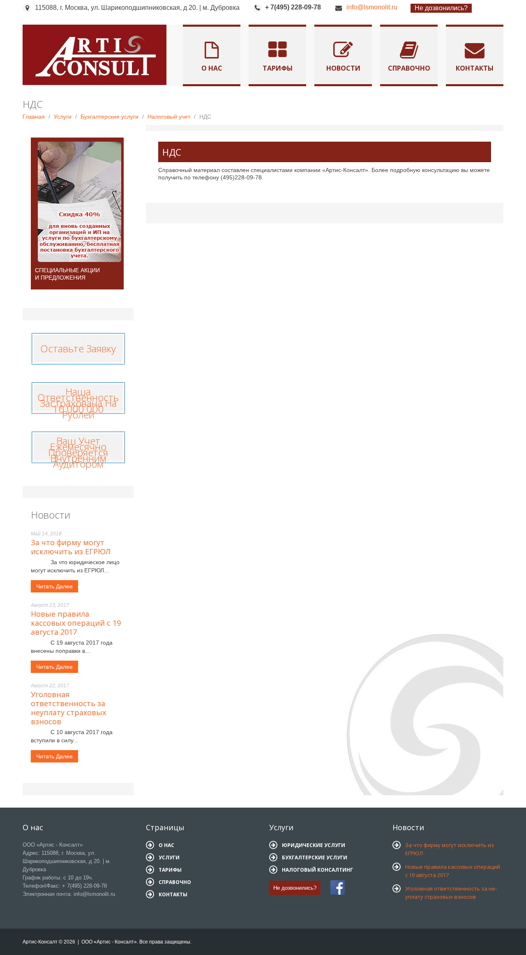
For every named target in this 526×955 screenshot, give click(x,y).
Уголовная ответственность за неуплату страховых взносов (68, 707)
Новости (343, 68)
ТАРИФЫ (170, 869)
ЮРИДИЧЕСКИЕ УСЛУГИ (313, 845)
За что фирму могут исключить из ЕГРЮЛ (71, 546)
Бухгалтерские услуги (109, 116)
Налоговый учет (169, 116)
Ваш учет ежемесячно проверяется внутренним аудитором (78, 452)
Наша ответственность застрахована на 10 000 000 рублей (78, 403)
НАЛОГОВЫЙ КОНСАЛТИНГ (317, 869)
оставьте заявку (78, 346)
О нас (211, 68)
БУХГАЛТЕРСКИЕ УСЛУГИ (314, 857)
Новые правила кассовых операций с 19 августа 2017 (76, 623)
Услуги (63, 116)
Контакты (475, 68)
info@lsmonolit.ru (371, 7)
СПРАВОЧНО (175, 882)
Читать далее (54, 586)
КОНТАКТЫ (173, 894)
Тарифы (278, 68)
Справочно (409, 68)
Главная (34, 116)
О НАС (166, 845)
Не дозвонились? (441, 8)
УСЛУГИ (169, 857)
